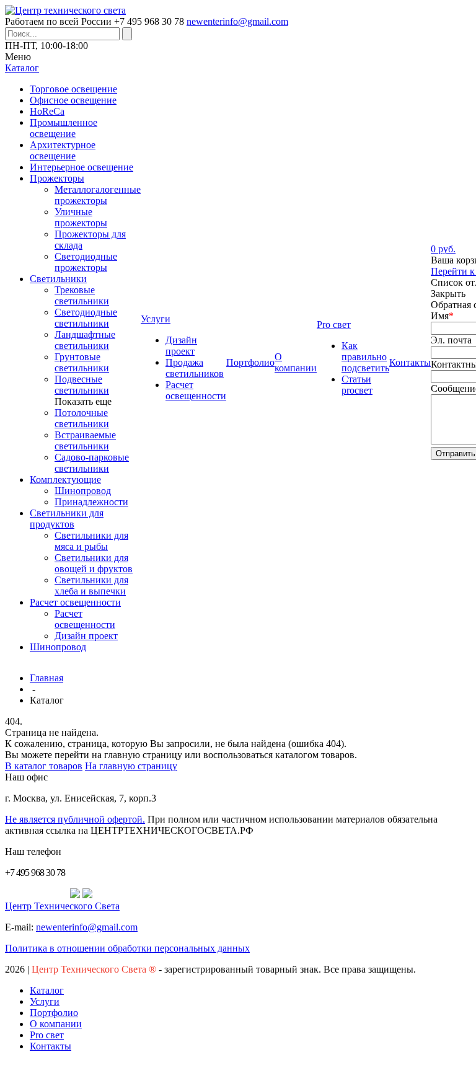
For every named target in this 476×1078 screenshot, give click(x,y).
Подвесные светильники (82, 384)
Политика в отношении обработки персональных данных (127, 948)
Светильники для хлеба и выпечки (91, 585)
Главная (46, 678)
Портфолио (54, 1012)
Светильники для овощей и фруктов (94, 563)
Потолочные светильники (82, 418)
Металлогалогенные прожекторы (98, 195)
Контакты (50, 1046)
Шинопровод (83, 490)
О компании (56, 1023)
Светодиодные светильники (86, 318)
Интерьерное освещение (81, 167)
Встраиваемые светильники (85, 440)
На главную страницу (131, 766)
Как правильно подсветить (365, 356)
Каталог (47, 990)
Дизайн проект (86, 635)
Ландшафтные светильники (85, 340)
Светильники (58, 278)
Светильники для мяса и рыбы (91, 541)
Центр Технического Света (62, 906)
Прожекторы (57, 178)
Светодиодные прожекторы (86, 262)
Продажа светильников (194, 368)
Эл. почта (451, 340)
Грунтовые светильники (82, 362)
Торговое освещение (73, 89)
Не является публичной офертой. (75, 819)
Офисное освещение (73, 100)
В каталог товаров (43, 766)
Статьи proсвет (357, 384)
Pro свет (47, 1035)
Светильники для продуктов (67, 518)
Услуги (45, 1001)
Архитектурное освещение (62, 150)
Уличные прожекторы (81, 217)
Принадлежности (91, 502)
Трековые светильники (82, 295)
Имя (442, 316)
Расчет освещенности (75, 602)
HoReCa (47, 111)
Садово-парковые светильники (92, 463)
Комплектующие (65, 479)
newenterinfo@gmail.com (237, 21)
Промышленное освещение (63, 128)
